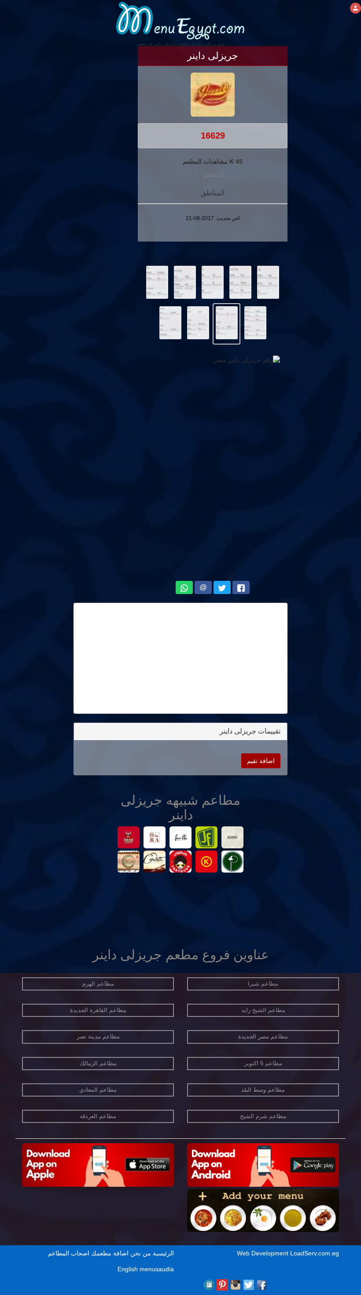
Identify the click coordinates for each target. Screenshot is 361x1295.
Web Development (263, 1253)
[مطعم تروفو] (129, 863)
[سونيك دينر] (233, 838)
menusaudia (157, 1269)
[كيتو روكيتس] (207, 863)
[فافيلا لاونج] (181, 838)
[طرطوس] (181, 863)
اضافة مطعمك (110, 1253)
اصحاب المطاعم (68, 1253)
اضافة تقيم (261, 760)
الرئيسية (163, 1253)
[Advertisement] (180, 658)
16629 (213, 135)
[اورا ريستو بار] (155, 838)
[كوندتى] (155, 863)
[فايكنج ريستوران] (129, 838)
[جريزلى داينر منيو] (268, 281)
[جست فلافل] (207, 838)
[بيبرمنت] (233, 863)
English (128, 1269)
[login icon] (355, 8)
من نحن (140, 1253)
